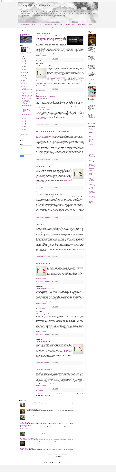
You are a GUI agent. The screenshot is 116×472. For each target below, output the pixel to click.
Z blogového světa (48, 125)
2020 (23, 67)
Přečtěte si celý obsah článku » (41, 55)
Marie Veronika (91, 132)
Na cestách (91, 188)
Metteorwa (90, 141)
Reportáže (73, 27)
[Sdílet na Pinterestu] (57, 59)
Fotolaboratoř (91, 185)
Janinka (90, 136)
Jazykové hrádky (81, 24)
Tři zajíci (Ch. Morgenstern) (25, 422)
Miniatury (68, 24)
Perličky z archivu (92, 192)
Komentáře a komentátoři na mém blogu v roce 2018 (53, 131)
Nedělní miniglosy (64, 27)
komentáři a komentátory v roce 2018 (59, 78)
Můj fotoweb (81, 27)
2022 (23, 64)
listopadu (24, 72)
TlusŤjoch (90, 128)
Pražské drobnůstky (32, 27)
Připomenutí (91, 189)
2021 (23, 66)
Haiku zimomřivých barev (44, 33)
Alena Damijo (91, 144)
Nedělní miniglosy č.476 (43, 166)
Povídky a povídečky (90, 179)
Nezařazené (91, 197)
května (24, 81)
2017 (23, 118)
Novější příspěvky (39, 393)
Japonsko (33, 24)
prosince (24, 70)
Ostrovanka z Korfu (92, 129)
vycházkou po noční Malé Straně (61, 354)
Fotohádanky (91, 184)
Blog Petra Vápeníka (35, 5)
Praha (90, 173)
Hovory (90, 191)
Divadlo (90, 203)
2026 (23, 58)
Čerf (29, 47)
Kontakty (88, 27)
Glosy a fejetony (48, 24)
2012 (23, 126)
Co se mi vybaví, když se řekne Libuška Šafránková (35, 415)
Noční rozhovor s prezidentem (25, 425)
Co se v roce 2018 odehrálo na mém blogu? (50, 194)
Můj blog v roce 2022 (24, 428)
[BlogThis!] (53, 59)
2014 (23, 123)
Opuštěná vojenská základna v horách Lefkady (34, 402)
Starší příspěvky (80, 393)
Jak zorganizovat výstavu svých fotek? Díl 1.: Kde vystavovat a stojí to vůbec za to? (41, 441)
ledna (24, 88)
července (24, 78)
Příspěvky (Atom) (47, 395)
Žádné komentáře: (47, 58)
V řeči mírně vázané (91, 158)
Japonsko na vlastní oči (91, 165)
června (24, 80)
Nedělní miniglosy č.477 (43, 66)
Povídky (56, 24)
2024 (23, 61)
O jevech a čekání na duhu (41, 118)
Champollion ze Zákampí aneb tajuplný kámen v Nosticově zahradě (38, 432)
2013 (23, 124)
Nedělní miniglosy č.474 (43, 341)
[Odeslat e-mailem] (52, 59)
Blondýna (90, 133)
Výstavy (51, 27)
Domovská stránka (24, 24)
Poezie (61, 24)
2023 (23, 63)
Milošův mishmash (92, 131)
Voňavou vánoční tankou (53, 352)
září (23, 75)
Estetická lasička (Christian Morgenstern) (33, 409)
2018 (23, 116)
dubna (24, 83)
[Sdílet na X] (55, 59)
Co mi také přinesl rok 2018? (45, 289)
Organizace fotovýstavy (91, 202)
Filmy (40, 27)
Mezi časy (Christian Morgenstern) (26, 448)
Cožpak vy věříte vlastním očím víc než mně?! (28, 438)
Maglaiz (90, 137)
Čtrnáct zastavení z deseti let (46, 38)
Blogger (70, 462)
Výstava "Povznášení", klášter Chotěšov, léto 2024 (92, 79)
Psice (90, 145)
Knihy (45, 27)
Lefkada (40, 24)
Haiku (73, 24)
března (24, 85)
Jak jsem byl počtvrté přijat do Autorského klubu (51, 314)
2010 (23, 129)
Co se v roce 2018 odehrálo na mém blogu (45, 136)
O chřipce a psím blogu (40, 107)
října (23, 74)
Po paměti (89, 24)
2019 (23, 69)
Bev (89, 135)
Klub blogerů (91, 147)
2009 (23, 131)
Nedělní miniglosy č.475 (43, 263)
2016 (23, 120)
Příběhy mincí (91, 196)
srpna (24, 77)
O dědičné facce (41, 224)
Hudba (56, 27)
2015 (23, 121)
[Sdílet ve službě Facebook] (56, 59)
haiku (37, 46)
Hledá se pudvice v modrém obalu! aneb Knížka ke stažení (25, 34)
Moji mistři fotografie (90, 199)
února (24, 86)
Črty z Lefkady (91, 166)
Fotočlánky (23, 27)
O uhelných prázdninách (44, 369)
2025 (23, 60)
